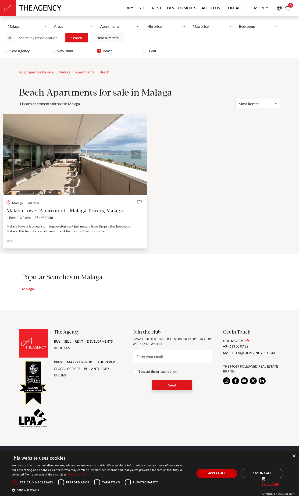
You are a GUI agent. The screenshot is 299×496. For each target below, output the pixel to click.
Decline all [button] (262, 473)
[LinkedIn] (262, 380)
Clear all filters (107, 37)
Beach (108, 50)
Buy (129, 8)
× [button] (293, 456)
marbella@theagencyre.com (249, 353)
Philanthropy (96, 369)
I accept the (158, 371)
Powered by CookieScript (278, 493)
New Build (65, 50)
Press (58, 362)
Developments (181, 8)
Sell (142, 8)
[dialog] (149, 473)
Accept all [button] (217, 473)
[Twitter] (253, 380)
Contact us (236, 8)
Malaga (64, 72)
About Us (62, 348)
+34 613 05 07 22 (235, 346)
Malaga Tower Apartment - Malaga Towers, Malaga (65, 210)
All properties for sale (36, 72)
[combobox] (257, 103)
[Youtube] (244, 380)
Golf (152, 50)
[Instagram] (226, 380)
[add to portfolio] (139, 202)
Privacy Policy (77, 474)
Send (172, 385)
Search (76, 37)
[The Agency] (33, 343)
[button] (100, 490)
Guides (60, 375)
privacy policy (166, 371)
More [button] (259, 8)
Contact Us (233, 341)
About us (211, 8)
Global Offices (67, 369)
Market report (80, 362)
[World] (279, 8)
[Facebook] (235, 380)
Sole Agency (20, 50)
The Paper (106, 362)
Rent (156, 8)
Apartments (85, 72)
